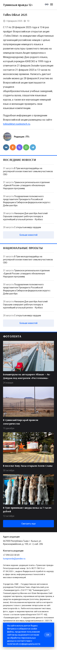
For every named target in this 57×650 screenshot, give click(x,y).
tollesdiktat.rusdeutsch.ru (16, 124)
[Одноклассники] (13, 147)
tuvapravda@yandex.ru (14, 558)
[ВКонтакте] (6, 147)
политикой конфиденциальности (23, 644)
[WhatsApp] (26, 147)
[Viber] (19, 147)
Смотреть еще (28, 523)
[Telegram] (33, 147)
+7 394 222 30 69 (11, 555)
